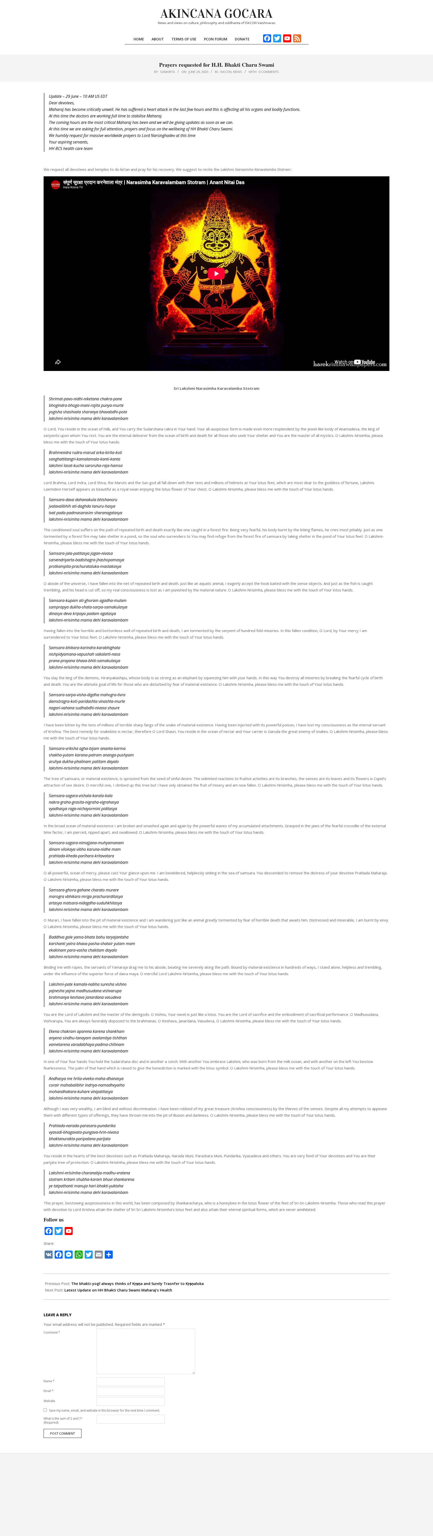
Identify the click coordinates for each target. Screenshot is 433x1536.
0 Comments (269, 71)
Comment (52, 1332)
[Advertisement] (216, 1495)
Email (49, 1391)
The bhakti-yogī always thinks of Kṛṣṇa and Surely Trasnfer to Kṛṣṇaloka (137, 1283)
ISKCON (226, 71)
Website (49, 1401)
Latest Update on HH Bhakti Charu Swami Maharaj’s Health (118, 1289)
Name (49, 1381)
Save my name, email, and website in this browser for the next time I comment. (104, 1410)
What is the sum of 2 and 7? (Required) (63, 1420)
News (237, 71)
